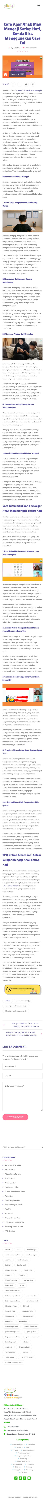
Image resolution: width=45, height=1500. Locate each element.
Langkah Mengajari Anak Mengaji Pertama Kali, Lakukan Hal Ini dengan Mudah (22, 1034)
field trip (8, 1275)
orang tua (8, 1321)
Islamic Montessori (12, 1291)
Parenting (9, 1196)
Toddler (26, 1352)
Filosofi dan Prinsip (13, 1174)
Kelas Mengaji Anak (12, 1296)
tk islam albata (24, 1347)
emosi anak (28, 1270)
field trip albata (11, 1280)
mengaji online (27, 1311)
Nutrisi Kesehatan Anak (15, 1191)
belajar (7, 1265)
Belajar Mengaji (11, 1270)
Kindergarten (10, 1183)
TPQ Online (10, 1231)
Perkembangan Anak (13, 1204)
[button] (38, 6)
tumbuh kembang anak (13, 1362)
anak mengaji (31, 1255)
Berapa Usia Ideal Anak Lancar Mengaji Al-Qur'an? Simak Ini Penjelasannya (25, 1025)
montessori (9, 1316)
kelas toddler (31, 1296)
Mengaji (26, 1306)
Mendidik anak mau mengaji (15, 1011)
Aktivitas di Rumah (13, 1165)
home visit (9, 1285)
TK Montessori (10, 1352)
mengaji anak (10, 1311)
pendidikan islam (30, 1326)
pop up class (31, 1332)
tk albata (8, 1347)
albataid (17, 48)
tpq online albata (27, 1357)
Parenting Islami (11, 1326)
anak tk (8, 1260)
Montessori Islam (12, 1187)
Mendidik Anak (10, 1306)
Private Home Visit (12, 1218)
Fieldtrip (22, 1275)
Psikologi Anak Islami (14, 1226)
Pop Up (8, 1209)
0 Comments (31, 48)
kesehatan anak (32, 1301)
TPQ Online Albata (10, 886)
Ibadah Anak (10, 1178)
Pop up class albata (12, 1337)
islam (22, 1285)
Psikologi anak (10, 1342)
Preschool (9, 1213)
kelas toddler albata (12, 1301)
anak (18, 1250)
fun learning (28, 1280)
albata (7, 1250)
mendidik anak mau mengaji (30, 90)
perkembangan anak (12, 1332)
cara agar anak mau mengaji (15, 1006)
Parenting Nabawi (12, 1200)
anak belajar (31, 1250)
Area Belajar (10, 1169)
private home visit (32, 1337)
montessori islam (26, 1316)
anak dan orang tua (12, 1255)
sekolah (25, 1342)
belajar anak (21, 1265)
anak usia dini (23, 1260)
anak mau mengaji (23, 1001)
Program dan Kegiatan (14, 1222)
